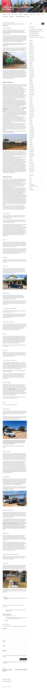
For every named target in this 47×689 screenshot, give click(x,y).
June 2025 (30, 42)
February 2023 (31, 68)
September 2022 (31, 75)
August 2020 (31, 116)
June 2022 (30, 80)
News (13, 14)
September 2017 (31, 170)
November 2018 (31, 151)
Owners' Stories (31, 184)
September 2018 (31, 154)
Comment (5, 628)
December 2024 (31, 47)
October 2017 (31, 168)
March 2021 (31, 104)
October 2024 (31, 49)
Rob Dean (13, 22)
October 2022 (31, 73)
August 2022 (31, 77)
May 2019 (30, 142)
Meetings (30, 179)
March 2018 (31, 161)
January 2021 (31, 108)
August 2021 (31, 96)
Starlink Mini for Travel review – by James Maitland (36, 37)
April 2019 (30, 144)
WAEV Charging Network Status (34, 33)
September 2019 (31, 135)
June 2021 (30, 99)
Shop (42, 14)
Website (4, 650)
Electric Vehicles (11, 598)
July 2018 (30, 158)
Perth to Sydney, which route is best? (34, 35)
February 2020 (31, 127)
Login (38, 14)
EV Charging (17, 598)
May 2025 (30, 44)
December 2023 (31, 58)
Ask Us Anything (5, 16)
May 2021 (30, 101)
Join (34, 14)
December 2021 (31, 89)
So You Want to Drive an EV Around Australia (35, 29)
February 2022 (31, 85)
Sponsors (8, 14)
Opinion (30, 182)
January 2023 (31, 70)
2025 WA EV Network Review (20, 16)
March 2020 (31, 125)
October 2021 (31, 92)
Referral (28, 16)
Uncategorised (31, 189)
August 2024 (31, 51)
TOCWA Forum (12, 16)
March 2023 (31, 66)
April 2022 (30, 82)
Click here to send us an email (6, 681)
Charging (20, 14)
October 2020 (31, 113)
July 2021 (30, 97)
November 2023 (31, 59)
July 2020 (30, 118)
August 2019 (31, 137)
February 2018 (31, 163)
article (4, 50)
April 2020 (30, 123)
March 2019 (31, 146)
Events (16, 14)
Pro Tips (30, 187)
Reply (7, 620)
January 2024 (31, 56)
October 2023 (31, 61)
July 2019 (30, 139)
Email (4, 645)
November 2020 (31, 111)
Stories (31, 14)
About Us (4, 14)
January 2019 (31, 147)
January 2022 (31, 87)
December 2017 (31, 166)
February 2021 (31, 106)
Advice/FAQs (26, 14)
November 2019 (31, 132)
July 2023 (30, 63)
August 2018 (31, 156)
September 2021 (31, 94)
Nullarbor (22, 598)
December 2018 (31, 149)
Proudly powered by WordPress (7, 686)
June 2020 (30, 120)
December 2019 (31, 130)
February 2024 (31, 54)
